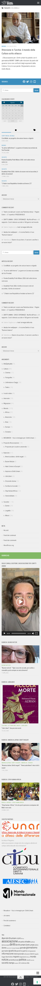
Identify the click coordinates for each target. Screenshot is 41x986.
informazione (7, 953)
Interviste (7, 398)
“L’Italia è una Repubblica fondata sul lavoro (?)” (17, 183)
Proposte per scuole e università (16, 447)
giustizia (12, 950)
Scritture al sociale (8, 136)
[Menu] (38, 2)
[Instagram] (31, 81)
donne (4, 948)
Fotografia (8, 378)
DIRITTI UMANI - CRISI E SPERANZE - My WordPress (20, 219)
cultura (33, 942)
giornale (23, 948)
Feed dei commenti (10, 540)
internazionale (19, 954)
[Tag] (34, 130)
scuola (28, 960)
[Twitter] (27, 81)
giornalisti (5, 951)
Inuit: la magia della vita (24, 227)
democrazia (5, 945)
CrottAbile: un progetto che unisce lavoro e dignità (17, 138)
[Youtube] (34, 81)
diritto (36, 945)
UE (20, 963)
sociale (32, 960)
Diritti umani (30, 945)
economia (9, 948)
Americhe (8, 417)
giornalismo (31, 947)
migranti (16, 957)
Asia (6, 422)
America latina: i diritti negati (14, 457)
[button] (20, 601)
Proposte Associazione (11, 443)
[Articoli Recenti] (6, 130)
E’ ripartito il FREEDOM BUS (16, 215)
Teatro (7, 387)
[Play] (4, 633)
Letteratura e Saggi (11, 382)
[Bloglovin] (38, 81)
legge (3, 957)
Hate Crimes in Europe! (12, 466)
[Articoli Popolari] (15, 130)
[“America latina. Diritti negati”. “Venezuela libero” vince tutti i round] (20, 752)
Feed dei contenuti (10, 535)
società (5, 962)
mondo (33, 956)
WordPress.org (9, 545)
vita (28, 963)
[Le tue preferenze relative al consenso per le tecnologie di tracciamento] (37, 982)
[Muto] (33, 633)
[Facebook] (24, 81)
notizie (5, 959)
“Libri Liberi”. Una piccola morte (11, 728)
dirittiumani (21, 945)
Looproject (20, 979)
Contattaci (7, 926)
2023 (4, 121)
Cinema (7, 373)
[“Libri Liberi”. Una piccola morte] (20, 704)
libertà (8, 957)
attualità (21, 942)
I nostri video (8, 393)
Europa (7, 427)
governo (19, 951)
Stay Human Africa (11, 491)
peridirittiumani (14, 960)
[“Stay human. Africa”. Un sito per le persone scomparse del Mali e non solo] (20, 791)
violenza (23, 963)
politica (22, 959)
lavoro (32, 954)
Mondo (4, 46)
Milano (28, 957)
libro (11, 957)
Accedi (6, 530)
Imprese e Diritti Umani (12, 471)
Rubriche (7, 453)
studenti (16, 963)
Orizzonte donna (10, 481)
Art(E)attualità (8, 364)
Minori (7, 516)
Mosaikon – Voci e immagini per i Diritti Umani (18, 911)
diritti (12, 944)
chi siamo (7, 916)
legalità (36, 954)
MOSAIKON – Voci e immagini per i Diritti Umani (19, 438)
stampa (11, 963)
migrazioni (22, 957)
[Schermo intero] (36, 633)
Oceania (8, 432)
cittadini (27, 942)
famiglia (18, 948)
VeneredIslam (9, 496)
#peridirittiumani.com (11, 938)
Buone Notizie (9, 462)
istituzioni (27, 954)
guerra (24, 951)
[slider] (19, 633)
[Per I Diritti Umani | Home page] (9, 3)
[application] (20, 602)
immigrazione (31, 951)
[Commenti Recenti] (25, 130)
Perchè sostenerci (10, 921)
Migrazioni (7, 403)
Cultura (6, 369)
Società (4, 157)
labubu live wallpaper (10, 232)
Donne (7, 506)
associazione (10, 941)
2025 (20, 121)
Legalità (7, 511)
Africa (7, 412)
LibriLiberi (8, 476)
